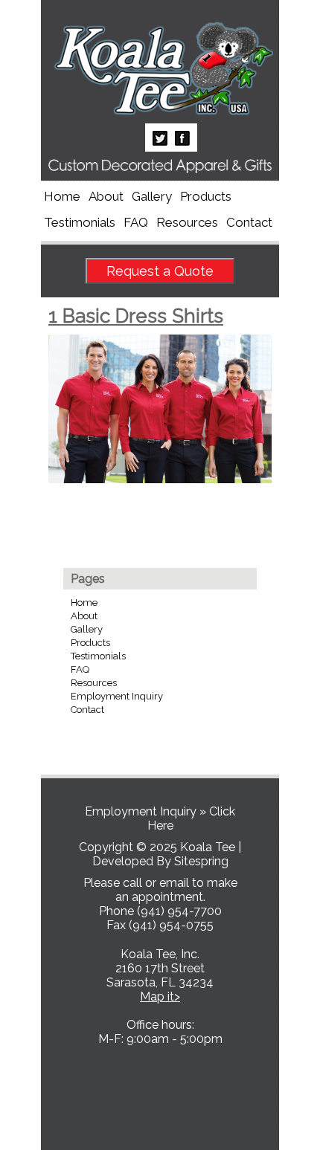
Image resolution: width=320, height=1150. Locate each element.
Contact (249, 222)
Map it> (160, 996)
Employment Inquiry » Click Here (160, 818)
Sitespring (201, 861)
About (106, 196)
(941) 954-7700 (179, 911)
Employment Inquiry (117, 696)
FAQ (136, 222)
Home (62, 196)
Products (205, 196)
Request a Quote (160, 271)
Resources (187, 222)
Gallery (152, 196)
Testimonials (79, 222)
